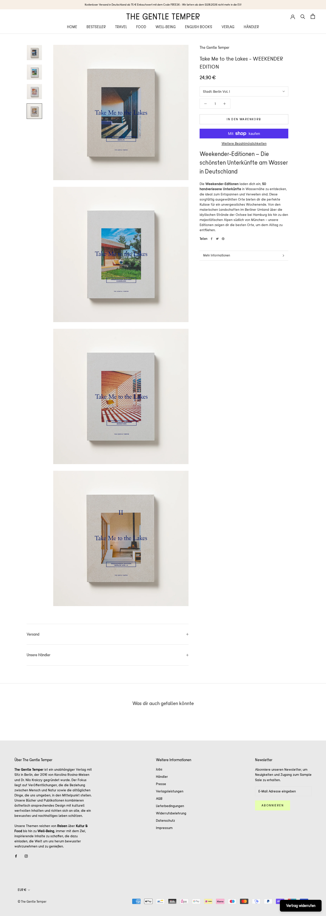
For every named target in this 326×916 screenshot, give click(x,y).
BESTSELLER (96, 27)
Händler (162, 776)
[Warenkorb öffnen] (313, 16)
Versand (33, 634)
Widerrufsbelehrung (171, 813)
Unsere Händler (38, 655)
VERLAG (228, 27)
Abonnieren (272, 805)
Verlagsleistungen (169, 791)
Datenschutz (165, 820)
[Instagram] (26, 855)
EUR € (22, 890)
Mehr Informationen (216, 255)
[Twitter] (217, 238)
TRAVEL (121, 27)
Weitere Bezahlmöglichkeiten (244, 143)
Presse (161, 784)
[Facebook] (211, 238)
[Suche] (302, 16)
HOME (72, 27)
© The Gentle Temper (32, 901)
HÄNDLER (251, 27)
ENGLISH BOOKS (198, 27)
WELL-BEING (165, 27)
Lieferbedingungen (170, 806)
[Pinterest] (223, 238)
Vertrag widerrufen (300, 906)
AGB (159, 798)
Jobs (159, 769)
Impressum (164, 828)
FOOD (141, 27)
